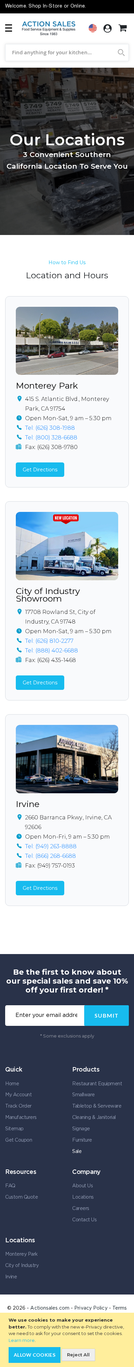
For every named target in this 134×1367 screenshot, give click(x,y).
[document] (68, 1340)
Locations (83, 1197)
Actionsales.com (49, 1308)
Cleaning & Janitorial (94, 1117)
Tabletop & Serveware (96, 1106)
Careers (80, 1208)
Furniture (82, 1140)
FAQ (10, 1186)
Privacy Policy (90, 1308)
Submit (106, 1015)
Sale (76, 1151)
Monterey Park (47, 385)
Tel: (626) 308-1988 (50, 428)
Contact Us (84, 1220)
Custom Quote (21, 1197)
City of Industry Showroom (48, 595)
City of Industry (21, 1265)
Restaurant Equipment (97, 1084)
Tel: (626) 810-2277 (49, 641)
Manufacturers (21, 1117)
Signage (81, 1129)
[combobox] (67, 52)
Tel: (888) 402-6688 (51, 650)
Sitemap (14, 1129)
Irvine (28, 804)
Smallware (83, 1095)
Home (12, 1084)
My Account (18, 1095)
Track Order (18, 1106)
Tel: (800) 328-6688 (51, 437)
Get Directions (40, 470)
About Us (82, 1186)
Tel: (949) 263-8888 (51, 846)
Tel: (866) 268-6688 (50, 856)
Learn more (22, 1340)
